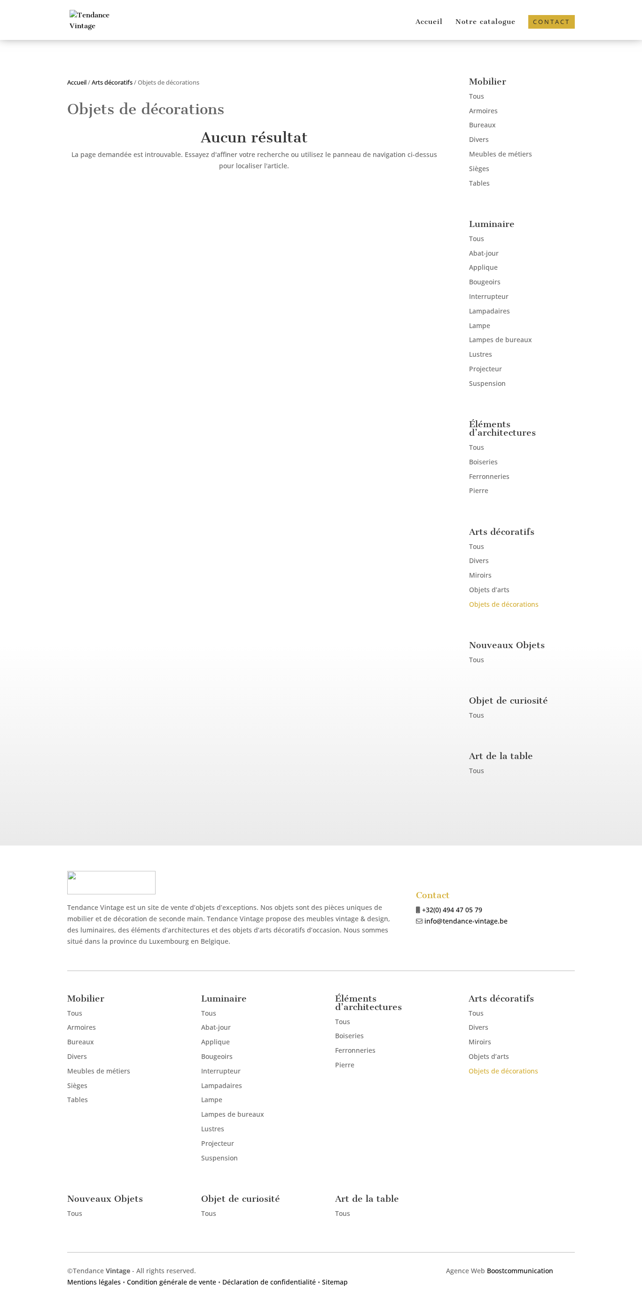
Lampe (479, 325)
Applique (483, 267)
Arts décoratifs (112, 82)
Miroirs (480, 575)
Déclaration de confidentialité (269, 1281)
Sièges (479, 168)
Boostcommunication (520, 1270)
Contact (551, 21)
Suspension (487, 383)
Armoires (483, 110)
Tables (479, 183)
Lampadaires (489, 310)
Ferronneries (489, 476)
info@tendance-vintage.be (466, 920)
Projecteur (485, 368)
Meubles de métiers (500, 153)
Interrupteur (489, 296)
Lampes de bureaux (500, 339)
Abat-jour (484, 253)
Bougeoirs (485, 281)
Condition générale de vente (171, 1281)
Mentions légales (94, 1281)
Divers (479, 139)
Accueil (429, 22)
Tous (476, 96)
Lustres (480, 354)
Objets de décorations (504, 604)
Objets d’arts (489, 589)
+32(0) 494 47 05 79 (452, 909)
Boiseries (483, 461)
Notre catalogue (485, 22)
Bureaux (482, 124)
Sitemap (335, 1281)
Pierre (478, 490)
